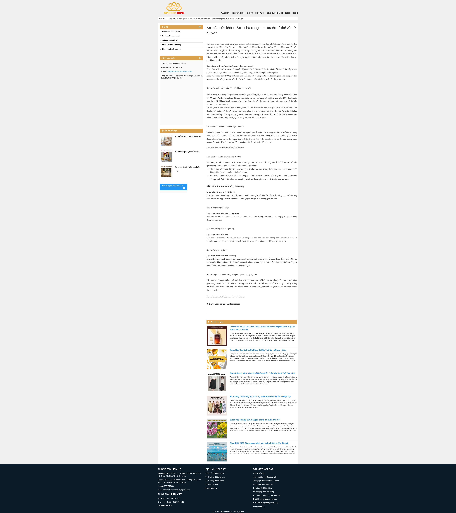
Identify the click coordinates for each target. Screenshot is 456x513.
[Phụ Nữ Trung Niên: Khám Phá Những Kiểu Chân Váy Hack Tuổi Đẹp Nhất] (217, 382)
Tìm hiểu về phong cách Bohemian (188, 136)
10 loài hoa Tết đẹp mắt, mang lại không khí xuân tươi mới (255, 420)
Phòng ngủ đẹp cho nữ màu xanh (266, 481)
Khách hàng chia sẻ (275, 13)
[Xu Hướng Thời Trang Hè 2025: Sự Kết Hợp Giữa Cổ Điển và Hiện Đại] (217, 405)
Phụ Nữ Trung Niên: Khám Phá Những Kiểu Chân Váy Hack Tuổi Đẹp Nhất (262, 373)
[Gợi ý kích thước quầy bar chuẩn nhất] (166, 171)
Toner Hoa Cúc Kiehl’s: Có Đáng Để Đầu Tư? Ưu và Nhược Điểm (258, 350)
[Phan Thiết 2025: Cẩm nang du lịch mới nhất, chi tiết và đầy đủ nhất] (217, 452)
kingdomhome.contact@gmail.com (180, 71)
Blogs (287, 13)
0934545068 (169, 486)
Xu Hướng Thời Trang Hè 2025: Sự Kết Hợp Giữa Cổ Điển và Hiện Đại (260, 397)
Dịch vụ (250, 13)
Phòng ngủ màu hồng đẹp (263, 484)
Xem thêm (210, 488)
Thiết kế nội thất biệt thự (214, 481)
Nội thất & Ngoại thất (170, 36)
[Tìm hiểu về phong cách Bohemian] (166, 140)
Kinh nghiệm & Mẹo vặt (171, 49)
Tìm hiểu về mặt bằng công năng (265, 503)
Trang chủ (225, 13)
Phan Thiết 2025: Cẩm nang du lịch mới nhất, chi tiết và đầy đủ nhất (259, 443)
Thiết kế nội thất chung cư (215, 477)
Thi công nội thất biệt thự (262, 488)
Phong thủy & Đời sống (171, 45)
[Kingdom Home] (174, 7)
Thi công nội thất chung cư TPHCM (266, 495)
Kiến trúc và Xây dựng (171, 31)
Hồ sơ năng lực (238, 13)
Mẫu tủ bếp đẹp (259, 473)
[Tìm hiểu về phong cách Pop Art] (166, 156)
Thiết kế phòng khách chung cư (265, 499)
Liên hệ (295, 13)
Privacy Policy (239, 512)
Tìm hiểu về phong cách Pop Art (187, 152)
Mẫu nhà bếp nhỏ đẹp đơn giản (265, 477)
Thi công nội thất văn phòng (263, 492)
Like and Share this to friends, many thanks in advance (226, 297)
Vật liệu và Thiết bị (169, 40)
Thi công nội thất (211, 484)
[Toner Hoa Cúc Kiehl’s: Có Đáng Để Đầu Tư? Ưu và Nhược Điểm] (217, 359)
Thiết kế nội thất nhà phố (214, 473)
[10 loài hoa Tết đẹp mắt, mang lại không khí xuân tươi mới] (217, 429)
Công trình (259, 13)
